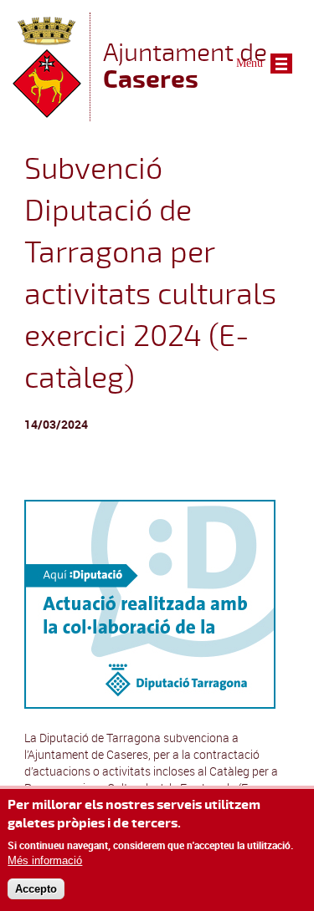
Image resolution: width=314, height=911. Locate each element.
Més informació (45, 860)
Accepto (36, 889)
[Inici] (47, 113)
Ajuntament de (185, 66)
